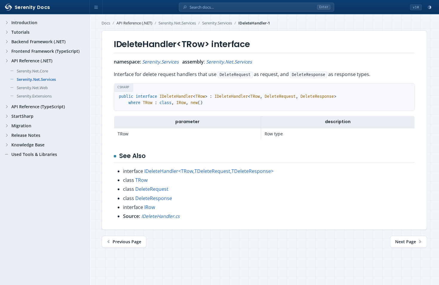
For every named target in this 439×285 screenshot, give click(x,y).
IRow (149, 207)
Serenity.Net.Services (177, 23)
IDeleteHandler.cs (160, 216)
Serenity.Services (217, 23)
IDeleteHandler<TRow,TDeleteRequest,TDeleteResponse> (209, 171)
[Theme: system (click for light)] (429, 7)
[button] (96, 7)
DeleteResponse (153, 198)
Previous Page (127, 241)
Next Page (405, 241)
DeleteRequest (151, 189)
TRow (141, 180)
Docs (106, 23)
